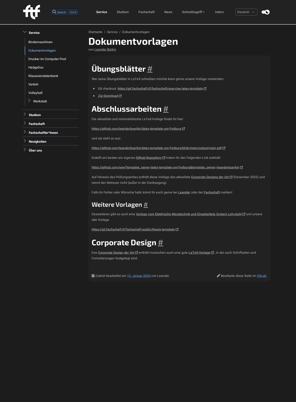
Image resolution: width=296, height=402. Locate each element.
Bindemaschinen (40, 42)
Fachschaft (147, 12)
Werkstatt (40, 101)
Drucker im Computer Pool (47, 59)
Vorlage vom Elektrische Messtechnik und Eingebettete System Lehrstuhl (189, 214)
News (168, 12)
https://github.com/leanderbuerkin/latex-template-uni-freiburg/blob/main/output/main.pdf (157, 148)
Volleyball (35, 92)
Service (101, 12)
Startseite (95, 32)
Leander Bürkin (105, 49)
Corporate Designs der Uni (210, 177)
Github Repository (149, 157)
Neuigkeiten (37, 141)
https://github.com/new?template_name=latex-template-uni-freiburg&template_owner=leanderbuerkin (165, 167)
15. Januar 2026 (139, 275)
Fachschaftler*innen (43, 132)
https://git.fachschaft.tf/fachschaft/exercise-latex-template (160, 88)
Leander (184, 192)
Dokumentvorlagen (42, 50)
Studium (123, 12)
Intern (219, 12)
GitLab (261, 275)
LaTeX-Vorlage (199, 252)
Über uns (35, 150)
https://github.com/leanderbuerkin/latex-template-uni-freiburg (136, 128)
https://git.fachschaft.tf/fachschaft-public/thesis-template (133, 229)
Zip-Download (108, 95)
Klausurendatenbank (43, 76)
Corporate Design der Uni (116, 252)
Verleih (33, 84)
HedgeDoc (35, 67)
